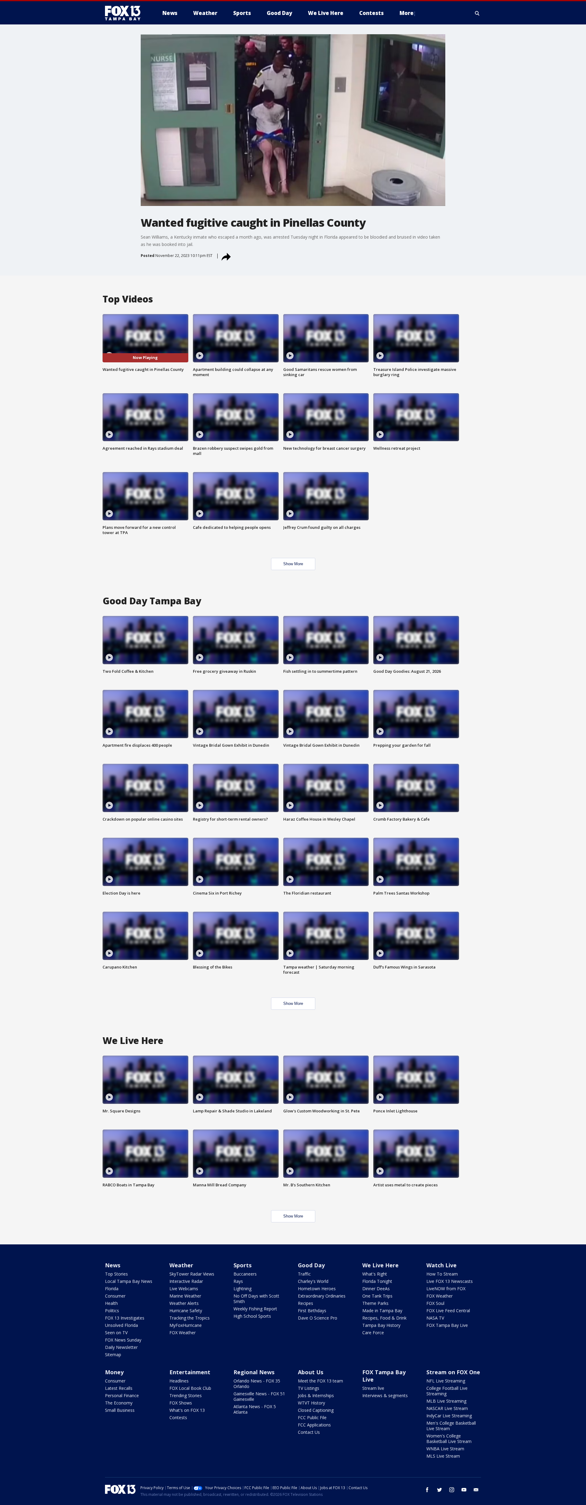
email (476, 1490)
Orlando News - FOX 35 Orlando (256, 1383)
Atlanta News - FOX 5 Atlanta (254, 1409)
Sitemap (113, 1354)
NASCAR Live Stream (447, 1408)
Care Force (373, 1332)
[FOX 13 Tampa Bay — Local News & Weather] (125, 13)
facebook (427, 1490)
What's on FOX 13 (187, 1410)
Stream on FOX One (453, 1372)
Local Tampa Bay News (128, 1281)
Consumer (115, 1296)
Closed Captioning (316, 1410)
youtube (464, 1490)
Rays (238, 1281)
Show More (293, 564)
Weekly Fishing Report (255, 1309)
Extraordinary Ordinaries (321, 1296)
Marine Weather (185, 1296)
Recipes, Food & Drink (384, 1318)
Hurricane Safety (185, 1310)
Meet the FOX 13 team (320, 1381)
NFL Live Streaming (445, 1381)
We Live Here (380, 1265)
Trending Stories (185, 1395)
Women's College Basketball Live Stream (449, 1438)
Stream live (373, 1388)
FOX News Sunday (123, 1340)
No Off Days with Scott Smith (256, 1298)
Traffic (304, 1274)
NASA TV (435, 1318)
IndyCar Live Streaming (449, 1416)
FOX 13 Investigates (124, 1318)
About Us (310, 1372)
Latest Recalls (118, 1388)
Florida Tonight (377, 1281)
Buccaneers (245, 1274)
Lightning (242, 1288)
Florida (111, 1288)
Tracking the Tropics (189, 1318)
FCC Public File (312, 1417)
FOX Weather (182, 1332)
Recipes (305, 1303)
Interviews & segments (385, 1395)
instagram (452, 1490)
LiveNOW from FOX (445, 1288)
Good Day (311, 1265)
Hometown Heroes (317, 1288)
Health (111, 1303)
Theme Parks (375, 1303)
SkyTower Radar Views (191, 1274)
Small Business (120, 1410)
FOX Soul (435, 1303)
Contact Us (309, 1432)
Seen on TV (116, 1332)
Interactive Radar (186, 1281)
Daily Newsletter (121, 1347)
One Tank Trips (377, 1296)
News (112, 1265)
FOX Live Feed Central (448, 1310)
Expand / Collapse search (477, 13)
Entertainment (189, 1372)
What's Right (374, 1274)
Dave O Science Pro (317, 1318)
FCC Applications (314, 1425)
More (407, 12)
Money (114, 1372)
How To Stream (442, 1274)
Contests (178, 1417)
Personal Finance (122, 1395)
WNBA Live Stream (445, 1449)
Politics (112, 1310)
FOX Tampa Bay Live (447, 1325)
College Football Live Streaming (447, 1391)
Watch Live (441, 1265)
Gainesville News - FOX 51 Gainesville (259, 1396)
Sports (242, 1265)
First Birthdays (312, 1310)
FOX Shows (180, 1403)
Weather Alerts (184, 1303)
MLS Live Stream (443, 1456)
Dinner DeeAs (376, 1288)
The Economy (118, 1403)
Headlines (179, 1381)
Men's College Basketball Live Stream (451, 1425)
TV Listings (308, 1388)
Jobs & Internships (316, 1395)
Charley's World (313, 1281)
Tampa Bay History (381, 1325)
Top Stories (116, 1274)
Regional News (253, 1372)
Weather (181, 1265)
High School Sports (252, 1316)
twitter (439, 1490)
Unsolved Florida (121, 1325)
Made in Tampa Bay (382, 1310)
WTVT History (311, 1403)
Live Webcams (183, 1288)
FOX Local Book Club (190, 1388)
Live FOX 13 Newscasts (449, 1281)
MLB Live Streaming (446, 1401)
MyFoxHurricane (185, 1325)
